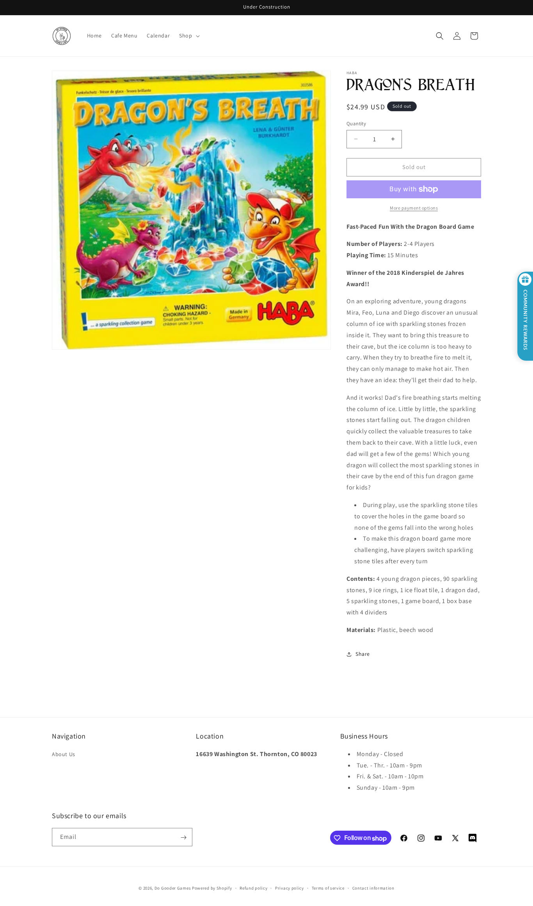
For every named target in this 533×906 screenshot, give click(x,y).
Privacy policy (289, 888)
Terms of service (328, 888)
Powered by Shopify (212, 888)
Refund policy (253, 888)
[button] (188, 35)
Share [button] (362, 653)
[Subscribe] (183, 837)
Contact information (373, 888)
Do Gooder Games (173, 888)
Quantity (356, 123)
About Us (63, 753)
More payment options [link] (414, 208)
